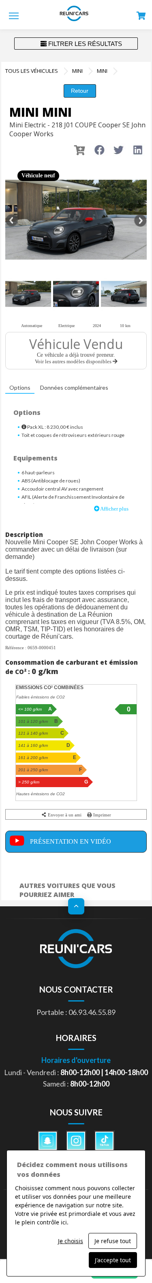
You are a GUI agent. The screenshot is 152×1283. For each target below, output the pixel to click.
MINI (77, 70)
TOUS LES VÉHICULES (31, 70)
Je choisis (70, 1241)
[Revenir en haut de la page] (76, 906)
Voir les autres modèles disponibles (74, 361)
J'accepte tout (113, 1260)
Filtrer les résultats (84, 43)
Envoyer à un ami (64, 814)
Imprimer (101, 814)
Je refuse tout (112, 1241)
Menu (13, 15)
